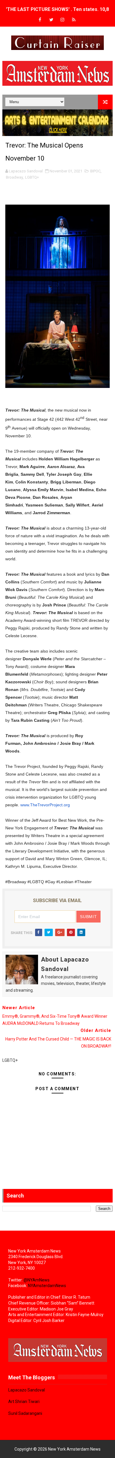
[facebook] (40, 20)
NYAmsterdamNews (47, 1285)
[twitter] (51, 20)
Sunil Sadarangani (25, 1413)
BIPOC (95, 171)
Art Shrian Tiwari (24, 1401)
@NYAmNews (37, 1280)
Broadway (14, 177)
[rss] (73, 20)
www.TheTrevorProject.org (45, 804)
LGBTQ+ (32, 177)
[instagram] (62, 20)
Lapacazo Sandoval (26, 1390)
